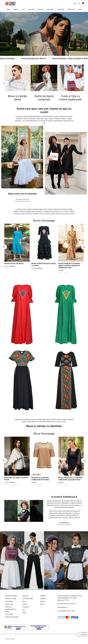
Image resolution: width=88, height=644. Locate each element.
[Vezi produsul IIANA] (22, 314)
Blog (24, 601)
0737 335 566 (61, 604)
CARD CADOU (50, 9)
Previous (4, 83)
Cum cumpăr (9, 614)
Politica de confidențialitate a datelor (10, 609)
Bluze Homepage (44, 433)
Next (83, 83)
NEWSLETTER (71, 9)
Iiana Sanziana (12, 639)
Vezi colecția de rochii (22, 199)
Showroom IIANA (28, 598)
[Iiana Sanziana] (10, 3)
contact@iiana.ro (62, 607)
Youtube (42, 601)
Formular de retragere (11, 617)
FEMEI (8, 9)
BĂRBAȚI (15, 9)
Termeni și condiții (10, 598)
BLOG (79, 9)
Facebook (43, 598)
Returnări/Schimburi (11, 596)
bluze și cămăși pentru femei (41, 419)
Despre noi (26, 596)
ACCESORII (31, 9)
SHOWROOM (60, 9)
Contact (25, 604)
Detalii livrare (9, 604)
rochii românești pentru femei (31, 116)
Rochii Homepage (44, 220)
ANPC (24, 612)
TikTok (42, 604)
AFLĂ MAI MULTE (64, 523)
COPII (23, 9)
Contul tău (26, 607)
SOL (24, 610)
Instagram (43, 596)
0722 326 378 (71, 604)
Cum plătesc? (9, 601)
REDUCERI (40, 9)
